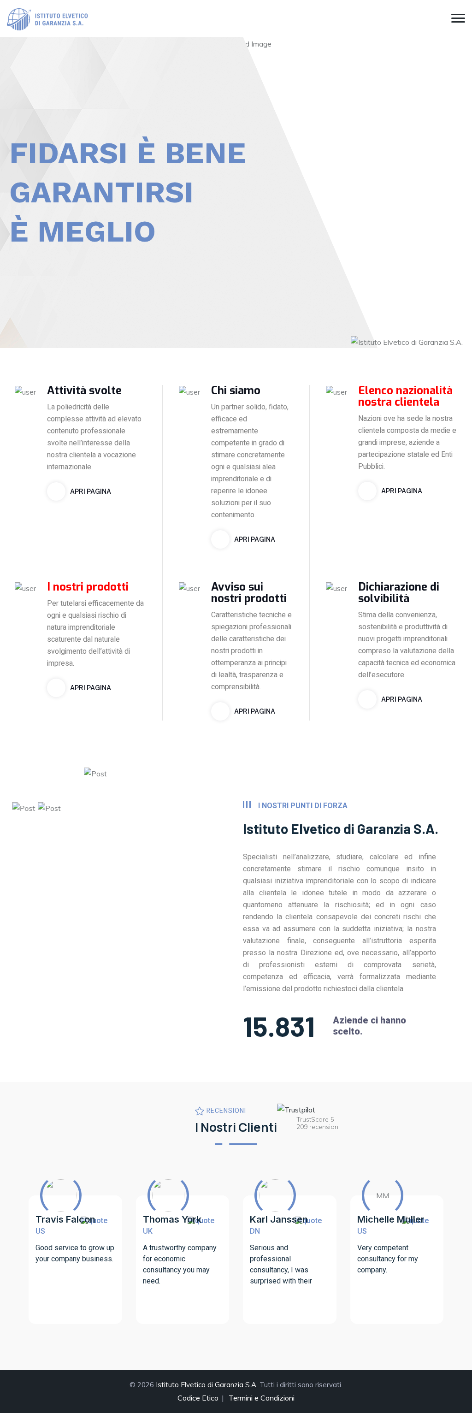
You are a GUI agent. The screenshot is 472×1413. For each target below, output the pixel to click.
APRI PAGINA (90, 491)
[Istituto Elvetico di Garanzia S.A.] (48, 18)
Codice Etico (197, 1397)
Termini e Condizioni (262, 1397)
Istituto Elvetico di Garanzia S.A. (207, 1384)
